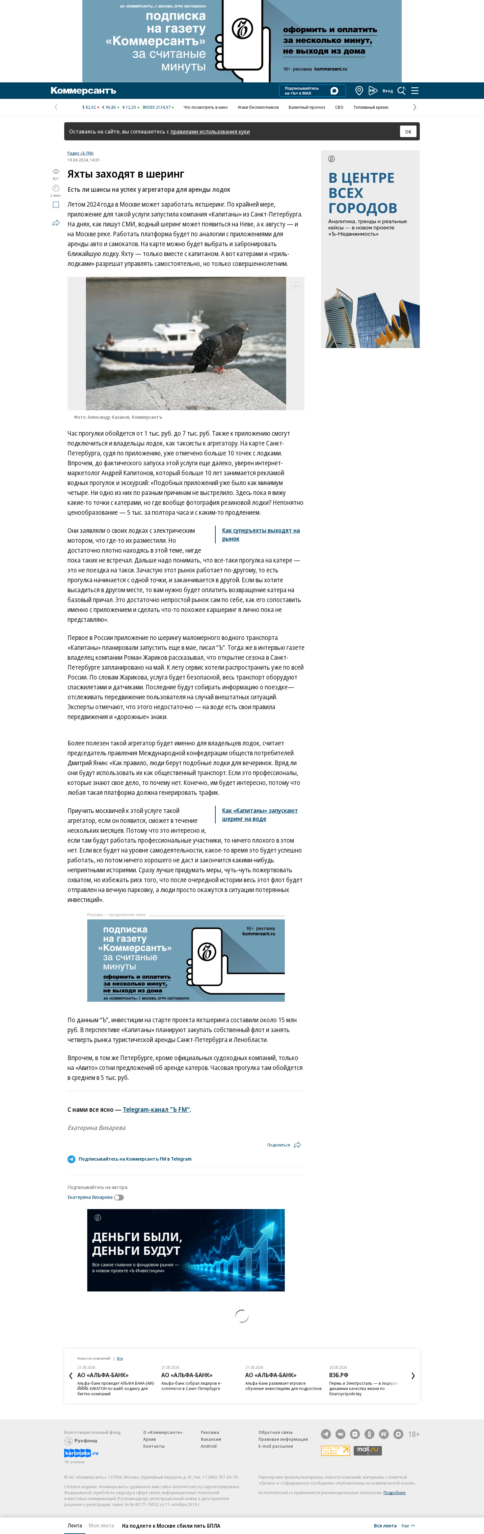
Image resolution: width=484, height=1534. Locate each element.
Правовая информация (283, 1439)
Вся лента (385, 1525)
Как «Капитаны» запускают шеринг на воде (260, 814)
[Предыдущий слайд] (70, 1375)
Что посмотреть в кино (206, 107)
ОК (408, 131)
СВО (339, 107)
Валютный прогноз (307, 107)
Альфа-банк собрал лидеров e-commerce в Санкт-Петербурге (191, 1385)
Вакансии (211, 1439)
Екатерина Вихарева (90, 1197)
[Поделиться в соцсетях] (56, 223)
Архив (149, 1439)
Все (120, 1358)
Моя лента (101, 1525)
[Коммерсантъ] (83, 90)
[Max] (398, 1434)
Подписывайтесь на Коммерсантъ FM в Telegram (135, 1158)
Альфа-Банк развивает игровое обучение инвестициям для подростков (283, 1385)
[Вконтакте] (340, 1434)
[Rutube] (384, 1434)
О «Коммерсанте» (163, 1432)
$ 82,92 (89, 107)
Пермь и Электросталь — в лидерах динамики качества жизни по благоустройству (363, 1388)
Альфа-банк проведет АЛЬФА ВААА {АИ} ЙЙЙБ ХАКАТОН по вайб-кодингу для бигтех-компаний (115, 1388)
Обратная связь (275, 1432)
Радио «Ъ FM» (80, 153)
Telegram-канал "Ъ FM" (156, 1109)
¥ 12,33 (129, 107)
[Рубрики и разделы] (415, 91)
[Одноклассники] (369, 1434)
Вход (388, 91)
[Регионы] (359, 91)
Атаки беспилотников (258, 107)
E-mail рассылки (275, 1446)
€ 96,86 (109, 107)
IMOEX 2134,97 (157, 107)
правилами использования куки (210, 131)
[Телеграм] (326, 1434)
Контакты (154, 1446)
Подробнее (395, 1492)
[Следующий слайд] (413, 1375)
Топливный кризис (371, 107)
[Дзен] (355, 1434)
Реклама (210, 1432)
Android (209, 1446)
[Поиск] (402, 91)
